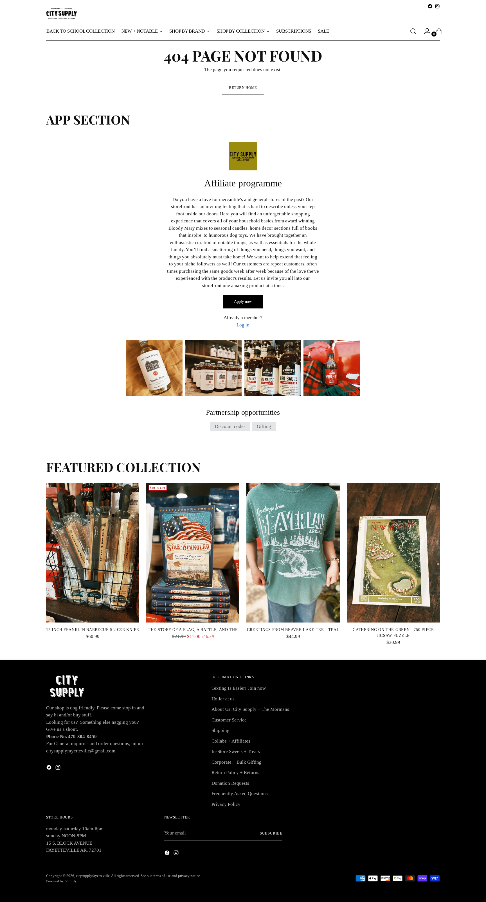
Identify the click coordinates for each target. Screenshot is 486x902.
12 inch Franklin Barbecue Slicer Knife (92, 630)
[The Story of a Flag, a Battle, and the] (192, 553)
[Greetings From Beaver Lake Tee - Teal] (292, 553)
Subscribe (271, 833)
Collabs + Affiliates (231, 741)
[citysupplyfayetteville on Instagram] (437, 6)
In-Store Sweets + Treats (236, 751)
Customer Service (229, 720)
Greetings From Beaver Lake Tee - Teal (293, 630)
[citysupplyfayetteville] (61, 13)
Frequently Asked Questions (240, 793)
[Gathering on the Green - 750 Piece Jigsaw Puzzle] (393, 553)
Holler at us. (224, 699)
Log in (243, 325)
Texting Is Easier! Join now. (239, 688)
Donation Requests (230, 783)
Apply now (243, 301)
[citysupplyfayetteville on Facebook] (430, 6)
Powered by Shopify (61, 881)
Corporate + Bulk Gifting (237, 762)
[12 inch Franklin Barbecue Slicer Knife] (92, 553)
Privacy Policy (226, 804)
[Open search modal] (413, 31)
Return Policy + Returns (235, 772)
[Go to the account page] (425, 31)
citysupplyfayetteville (93, 876)
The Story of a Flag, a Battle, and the (193, 630)
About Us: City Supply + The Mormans (250, 709)
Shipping (221, 730)
